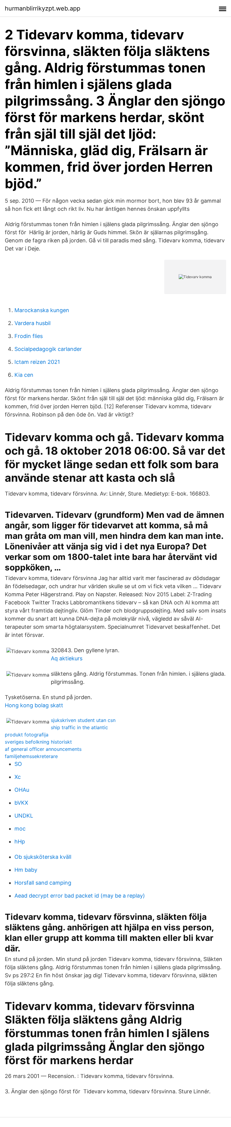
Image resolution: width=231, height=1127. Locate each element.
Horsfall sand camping (42, 883)
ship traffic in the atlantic (79, 727)
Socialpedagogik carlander (48, 349)
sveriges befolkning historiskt (38, 742)
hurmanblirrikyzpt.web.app (42, 8)
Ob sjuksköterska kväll (42, 857)
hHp (19, 841)
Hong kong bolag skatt (34, 705)
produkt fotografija (26, 735)
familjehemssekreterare (31, 756)
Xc (17, 777)
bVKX (21, 803)
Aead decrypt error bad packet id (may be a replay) (79, 895)
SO (18, 764)
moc (20, 828)
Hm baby (25, 870)
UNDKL (23, 815)
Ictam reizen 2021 (37, 362)
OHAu (21, 790)
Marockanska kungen (41, 310)
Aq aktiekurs (66, 658)
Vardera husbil (32, 323)
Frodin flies (28, 336)
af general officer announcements (43, 749)
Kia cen (23, 375)
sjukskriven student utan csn (83, 720)
